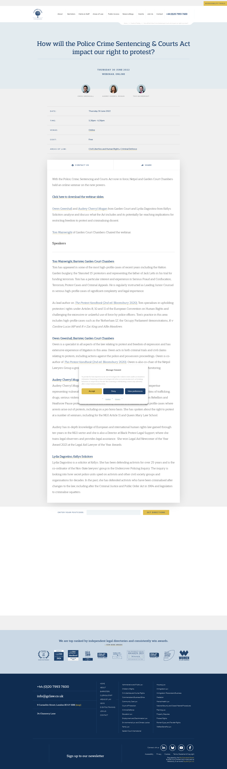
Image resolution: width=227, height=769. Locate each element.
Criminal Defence (128, 149)
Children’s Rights (128, 689)
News (102, 703)
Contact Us (81, 165)
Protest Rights (162, 718)
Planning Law (161, 710)
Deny (113, 391)
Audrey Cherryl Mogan (92, 208)
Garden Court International (131, 731)
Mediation (160, 697)
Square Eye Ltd (188, 761)
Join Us (150, 14)
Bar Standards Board (187, 758)
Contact (159, 14)
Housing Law (161, 685)
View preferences (135, 391)
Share (148, 165)
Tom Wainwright (62, 232)
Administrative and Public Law (132, 685)
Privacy (117, 399)
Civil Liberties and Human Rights (104, 149)
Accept (92, 391)
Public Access (113, 14)
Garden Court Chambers (38, 14)
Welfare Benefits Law (164, 727)
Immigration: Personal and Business (169, 693)
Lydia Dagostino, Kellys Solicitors (72, 456)
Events (141, 14)
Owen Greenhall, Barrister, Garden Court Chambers (83, 338)
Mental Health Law (163, 701)
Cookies (108, 399)
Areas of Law (98, 14)
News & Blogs (128, 14)
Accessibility (149, 754)
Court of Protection (129, 706)
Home (102, 684)
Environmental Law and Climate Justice (136, 723)
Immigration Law (162, 689)
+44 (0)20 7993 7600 (176, 14)
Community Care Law (130, 701)
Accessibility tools (215, 3)
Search (191, 14)
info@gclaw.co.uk (50, 696)
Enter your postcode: (71, 512)
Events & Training (107, 707)
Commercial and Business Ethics (133, 697)
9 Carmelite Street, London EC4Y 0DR (59, 705)
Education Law (127, 714)
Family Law (126, 727)
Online (92, 130)
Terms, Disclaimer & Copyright (183, 754)
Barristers (71, 14)
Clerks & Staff (84, 14)
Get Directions (156, 512)
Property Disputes (163, 714)
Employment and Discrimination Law (135, 718)
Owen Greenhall (62, 208)
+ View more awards (113, 645)
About (60, 14)
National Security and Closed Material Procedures (174, 706)
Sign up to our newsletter (85, 756)
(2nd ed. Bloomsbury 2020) (106, 302)
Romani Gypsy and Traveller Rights (168, 723)
